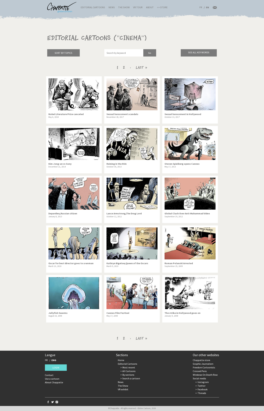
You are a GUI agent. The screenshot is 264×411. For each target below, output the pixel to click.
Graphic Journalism (203, 363)
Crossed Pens (200, 371)
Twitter (201, 385)
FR (200, 7)
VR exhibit (123, 389)
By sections (128, 374)
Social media (199, 378)
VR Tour (138, 7)
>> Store (162, 7)
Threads (202, 393)
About (150, 7)
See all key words (198, 52)
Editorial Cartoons (93, 7)
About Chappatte (54, 382)
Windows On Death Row (205, 374)
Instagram (203, 382)
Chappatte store (201, 360)
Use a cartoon (52, 378)
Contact (49, 375)
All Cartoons (129, 371)
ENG (53, 360)
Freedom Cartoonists (204, 367)
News (111, 7)
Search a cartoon (131, 378)
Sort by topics (63, 52)
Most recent (128, 367)
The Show (124, 7)
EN (207, 7)
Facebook (202, 389)
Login (55, 367)
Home (121, 360)
